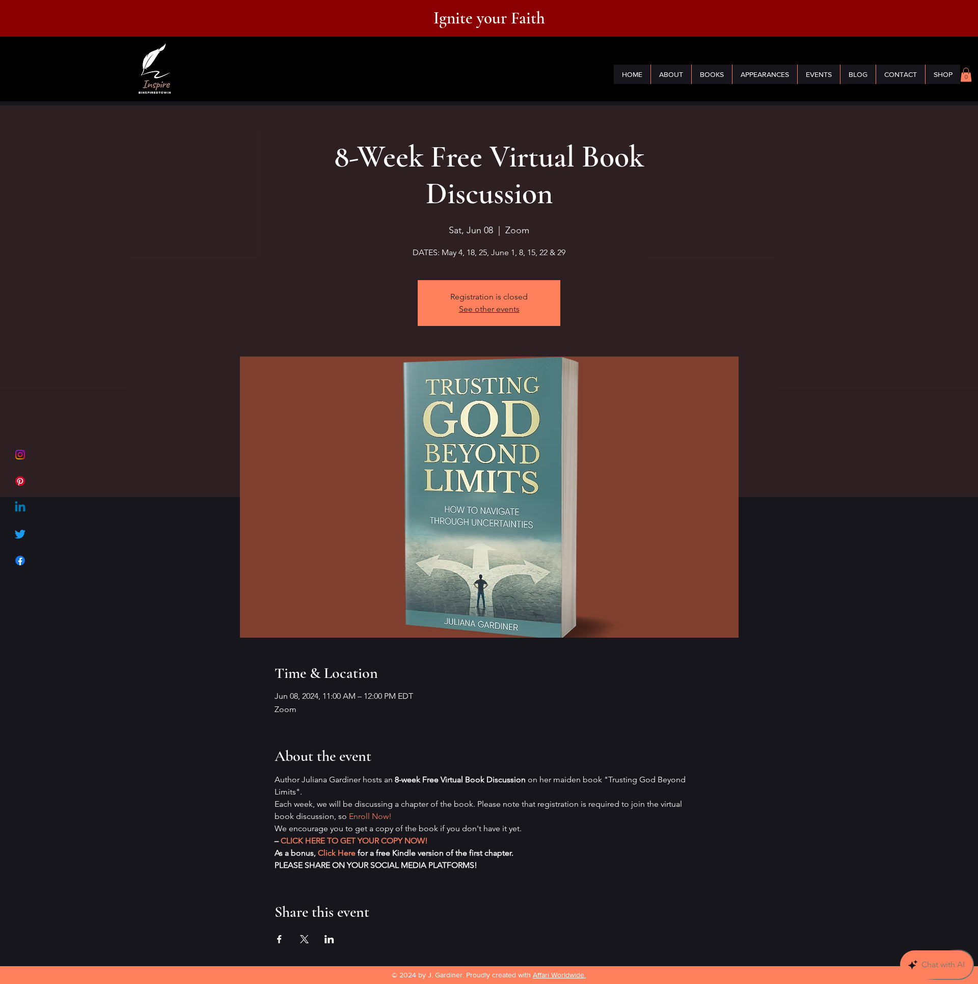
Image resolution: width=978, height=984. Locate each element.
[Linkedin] (20, 507)
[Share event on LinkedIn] (329, 939)
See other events (489, 309)
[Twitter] (20, 534)
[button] (966, 74)
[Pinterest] (20, 481)
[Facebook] (20, 560)
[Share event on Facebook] (279, 939)
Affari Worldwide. (559, 975)
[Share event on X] (304, 939)
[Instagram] (20, 454)
